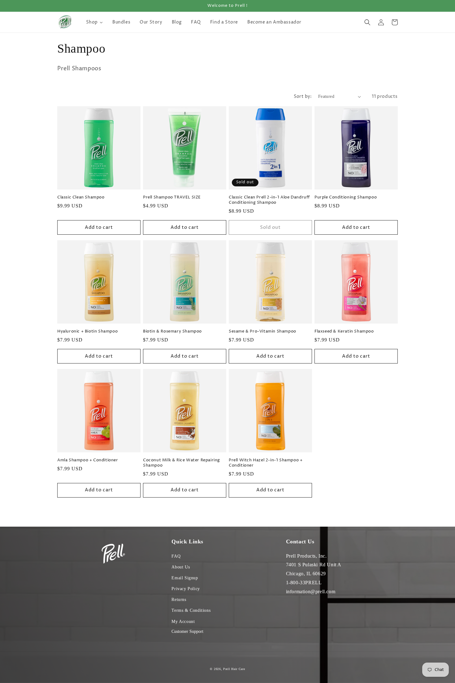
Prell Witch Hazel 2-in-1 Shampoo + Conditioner (265, 463)
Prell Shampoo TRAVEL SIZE (172, 197)
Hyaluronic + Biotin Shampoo (87, 331)
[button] (367, 22)
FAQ (175, 556)
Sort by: (303, 96)
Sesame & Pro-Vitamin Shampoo (262, 331)
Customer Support (187, 631)
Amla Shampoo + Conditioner (87, 460)
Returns (178, 599)
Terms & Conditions (190, 610)
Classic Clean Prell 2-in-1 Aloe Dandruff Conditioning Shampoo (269, 200)
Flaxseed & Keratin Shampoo (344, 331)
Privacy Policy (185, 588)
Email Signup (184, 578)
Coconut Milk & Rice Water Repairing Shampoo (181, 463)
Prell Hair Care (234, 669)
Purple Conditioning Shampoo (345, 197)
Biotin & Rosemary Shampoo (172, 331)
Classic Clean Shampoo (81, 197)
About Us (180, 567)
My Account (183, 621)
